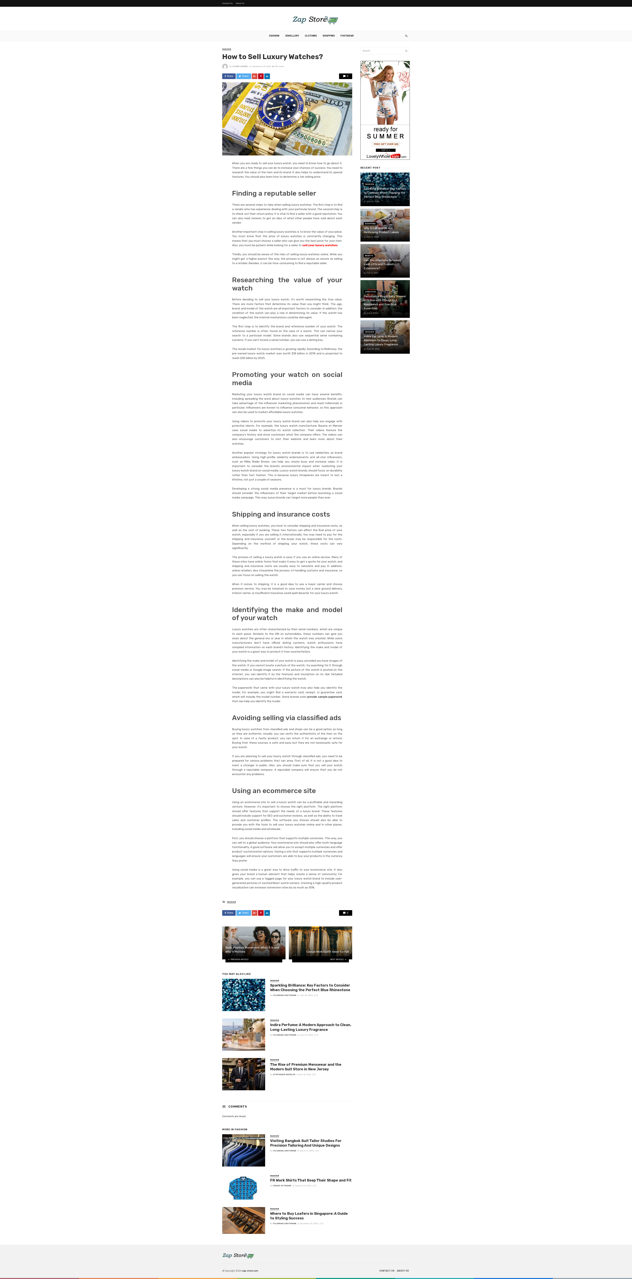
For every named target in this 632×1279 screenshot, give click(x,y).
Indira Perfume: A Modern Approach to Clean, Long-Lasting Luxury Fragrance (310, 1027)
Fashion (274, 35)
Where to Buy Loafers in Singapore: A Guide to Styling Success (309, 1215)
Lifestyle (370, 292)
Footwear (347, 35)
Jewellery (292, 35)
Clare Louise (240, 66)
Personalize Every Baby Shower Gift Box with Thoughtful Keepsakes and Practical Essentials (385, 302)
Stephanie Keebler (284, 1074)
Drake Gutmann (282, 1185)
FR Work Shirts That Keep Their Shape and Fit (311, 1180)
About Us (240, 3)
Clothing (311, 35)
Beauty (369, 256)
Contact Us (227, 3)
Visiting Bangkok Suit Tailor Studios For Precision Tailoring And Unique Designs (306, 1143)
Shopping (329, 35)
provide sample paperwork (324, 696)
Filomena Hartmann (284, 995)
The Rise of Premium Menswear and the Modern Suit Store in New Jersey (305, 1066)
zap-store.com (250, 1270)
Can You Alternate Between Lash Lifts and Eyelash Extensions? (382, 264)
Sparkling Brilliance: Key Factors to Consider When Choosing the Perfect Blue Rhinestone (310, 987)
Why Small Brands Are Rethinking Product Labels (381, 230)
